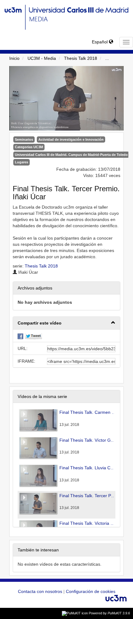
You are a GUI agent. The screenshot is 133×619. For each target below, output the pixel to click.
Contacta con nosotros (40, 591)
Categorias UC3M (29, 147)
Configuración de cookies (90, 591)
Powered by (109, 613)
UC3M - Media (42, 58)
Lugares (21, 162)
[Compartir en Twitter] (33, 335)
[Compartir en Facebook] (20, 335)
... (107, 58)
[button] (66, 323)
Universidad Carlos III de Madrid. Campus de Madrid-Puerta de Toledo (71, 155)
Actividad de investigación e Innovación (71, 139)
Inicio (14, 58)
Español (100, 41)
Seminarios (24, 139)
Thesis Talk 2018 (80, 58)
